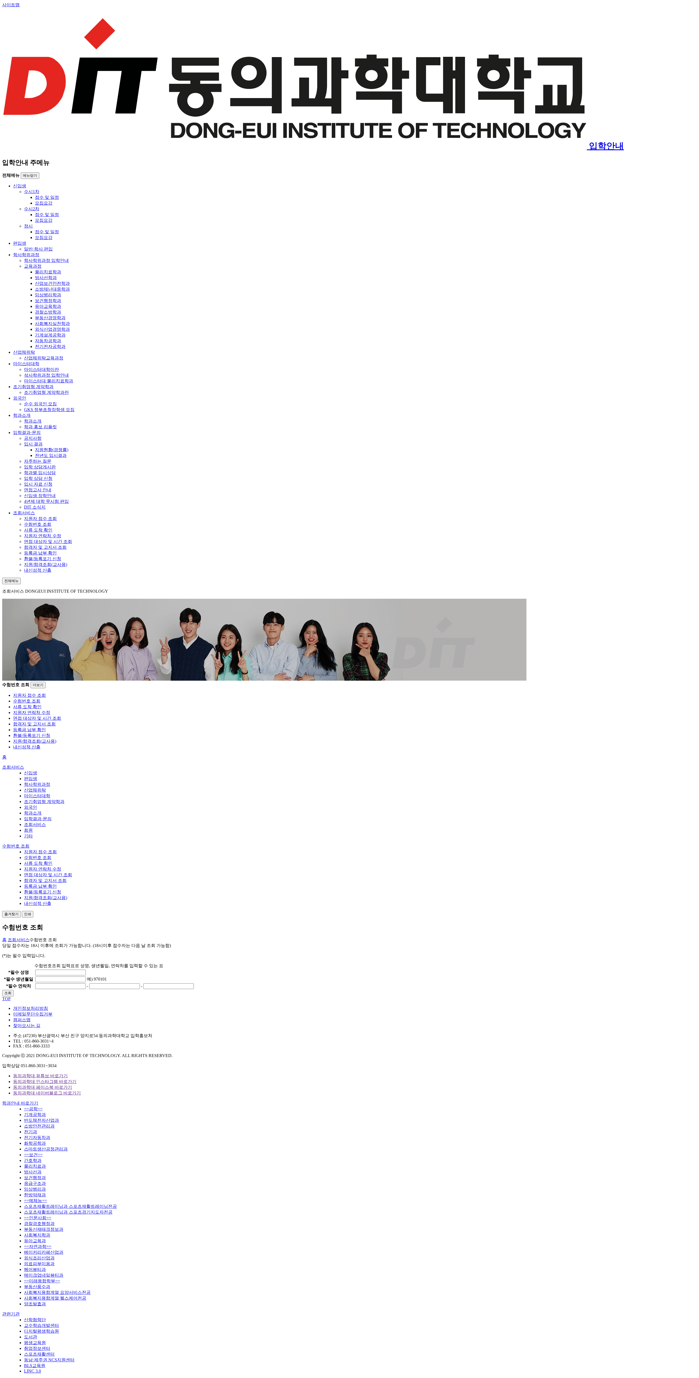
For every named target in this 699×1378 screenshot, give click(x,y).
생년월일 (18, 979)
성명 (18, 972)
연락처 (18, 986)
